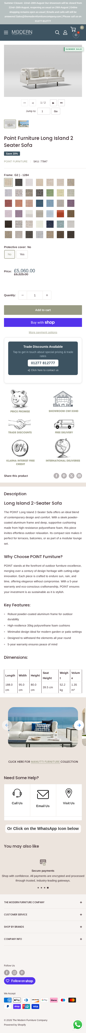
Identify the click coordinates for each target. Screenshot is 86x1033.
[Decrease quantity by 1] (22, 295)
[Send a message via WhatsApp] (77, 1024)
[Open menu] (6, 32)
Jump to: (31, 111)
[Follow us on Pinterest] (22, 972)
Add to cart (43, 310)
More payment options (43, 332)
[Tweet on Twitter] (71, 476)
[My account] (65, 32)
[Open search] (57, 32)
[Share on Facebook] (56, 476)
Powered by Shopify (15, 1024)
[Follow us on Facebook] (7, 972)
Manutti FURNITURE (45, 762)
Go (56, 111)
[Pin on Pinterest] (64, 476)
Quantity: (10, 295)
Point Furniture (16, 161)
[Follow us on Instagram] (14, 972)
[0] (76, 29)
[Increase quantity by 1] (47, 295)
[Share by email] (79, 476)
